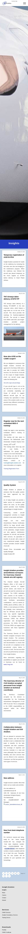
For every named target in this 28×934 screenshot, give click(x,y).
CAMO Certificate (6, 932)
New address (9, 778)
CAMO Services (6, 912)
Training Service (6, 917)
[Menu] (24, 3)
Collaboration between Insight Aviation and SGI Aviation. (13, 729)
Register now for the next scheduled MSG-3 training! (14, 423)
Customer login (14, 1)
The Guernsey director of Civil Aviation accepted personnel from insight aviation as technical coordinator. (14, 685)
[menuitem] (14, 1)
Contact (4, 897)
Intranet (4, 900)
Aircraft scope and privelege (12, 383)
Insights (4, 890)
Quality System (10, 485)
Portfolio (4, 929)
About (3, 892)
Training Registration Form (11, 468)
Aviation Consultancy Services (10, 915)
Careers (4, 895)
